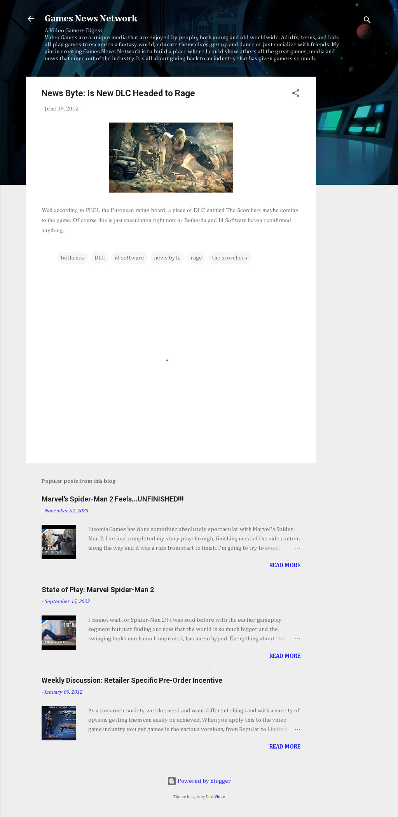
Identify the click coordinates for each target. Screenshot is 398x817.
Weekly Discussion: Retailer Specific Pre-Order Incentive (132, 680)
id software (129, 258)
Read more (284, 565)
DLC (99, 258)
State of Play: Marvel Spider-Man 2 (98, 590)
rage (196, 258)
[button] (295, 94)
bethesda (73, 258)
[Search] (367, 21)
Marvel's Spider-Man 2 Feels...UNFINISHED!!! (113, 499)
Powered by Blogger (203, 781)
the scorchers (229, 258)
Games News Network (91, 18)
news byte (167, 258)
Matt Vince (215, 797)
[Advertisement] (347, 193)
